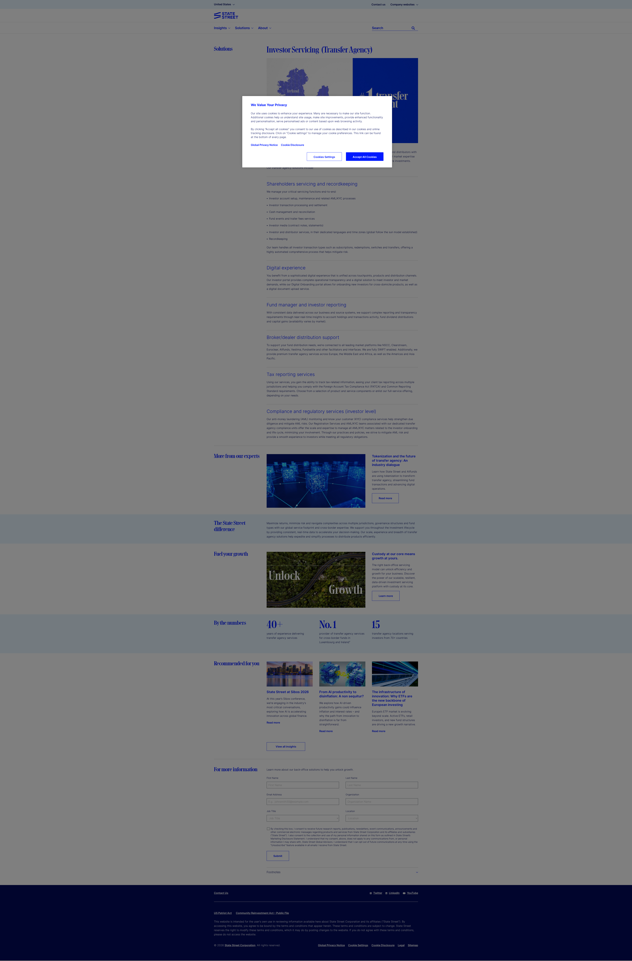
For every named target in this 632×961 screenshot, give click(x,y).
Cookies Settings (324, 157)
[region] (317, 131)
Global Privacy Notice (264, 145)
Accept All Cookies (365, 157)
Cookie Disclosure (292, 145)
